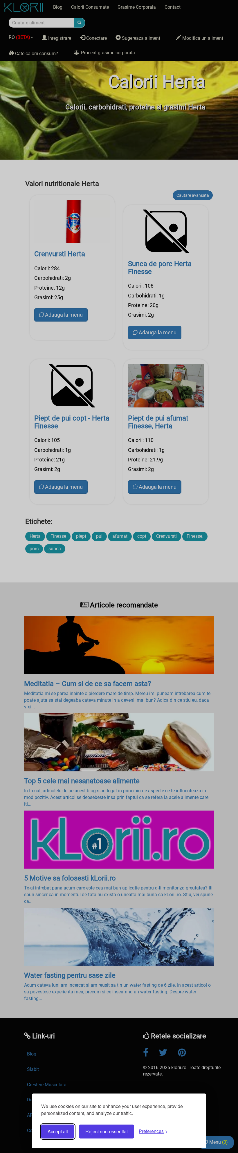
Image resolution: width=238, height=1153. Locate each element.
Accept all (58, 1131)
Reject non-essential (106, 1131)
